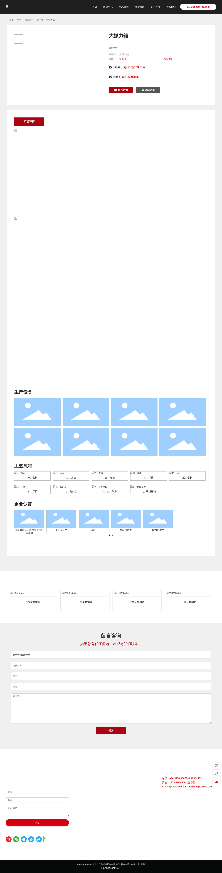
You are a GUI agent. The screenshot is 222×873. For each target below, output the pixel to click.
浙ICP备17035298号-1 (111, 868)
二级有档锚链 (33, 602)
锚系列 (28, 20)
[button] (109, 535)
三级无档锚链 (189, 602)
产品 (19, 20)
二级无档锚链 (137, 602)
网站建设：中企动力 (130, 864)
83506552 (196, 778)
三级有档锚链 (85, 602)
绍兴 (143, 864)
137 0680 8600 (130, 76)
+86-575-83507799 (179, 778)
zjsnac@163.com (134, 67)
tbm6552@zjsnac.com (200, 786)
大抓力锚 (39, 20)
